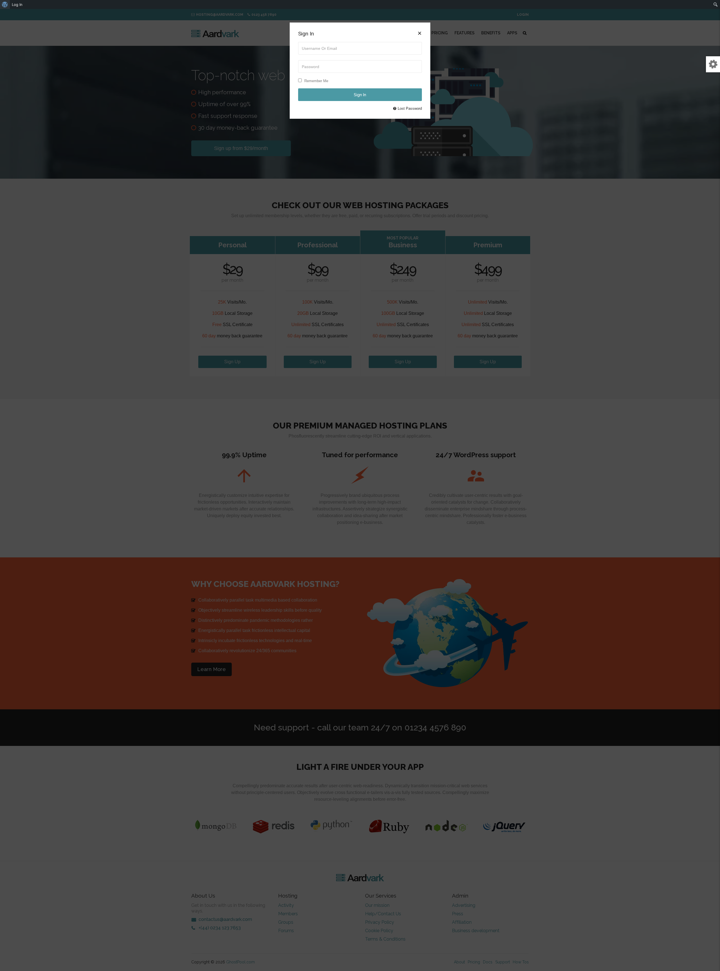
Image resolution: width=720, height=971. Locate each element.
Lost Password (410, 108)
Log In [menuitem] (17, 4)
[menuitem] (5, 4)
